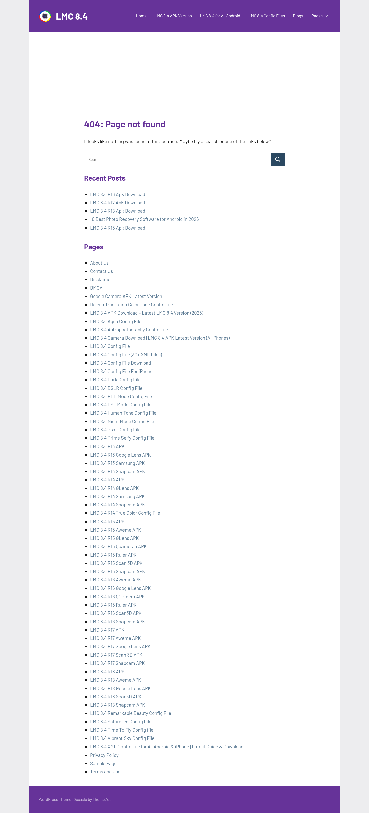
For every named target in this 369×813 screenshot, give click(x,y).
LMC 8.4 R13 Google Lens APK (120, 455)
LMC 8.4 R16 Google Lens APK (120, 588)
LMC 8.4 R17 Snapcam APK (117, 663)
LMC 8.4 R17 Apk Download (117, 202)
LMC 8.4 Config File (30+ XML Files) (126, 354)
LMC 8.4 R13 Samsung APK (117, 463)
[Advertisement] (184, 80)
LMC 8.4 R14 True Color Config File (125, 513)
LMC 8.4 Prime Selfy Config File (122, 438)
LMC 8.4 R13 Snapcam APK (117, 471)
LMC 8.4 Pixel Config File (115, 429)
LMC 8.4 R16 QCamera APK (117, 596)
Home (141, 15)
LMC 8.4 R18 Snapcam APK (117, 705)
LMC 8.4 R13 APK (108, 446)
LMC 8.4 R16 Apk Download (117, 194)
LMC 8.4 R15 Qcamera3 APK (118, 546)
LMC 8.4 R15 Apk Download (117, 228)
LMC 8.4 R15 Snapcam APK (117, 571)
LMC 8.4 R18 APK (107, 671)
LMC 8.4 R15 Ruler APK (113, 555)
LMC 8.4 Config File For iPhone (121, 371)
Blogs (298, 15)
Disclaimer (101, 279)
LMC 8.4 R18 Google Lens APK (120, 688)
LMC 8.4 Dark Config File (115, 379)
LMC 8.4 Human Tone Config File (123, 413)
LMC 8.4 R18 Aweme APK (115, 680)
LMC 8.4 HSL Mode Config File (120, 404)
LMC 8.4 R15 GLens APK (114, 538)
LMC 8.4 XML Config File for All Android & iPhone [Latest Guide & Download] (167, 746)
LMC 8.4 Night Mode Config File (122, 421)
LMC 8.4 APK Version (173, 15)
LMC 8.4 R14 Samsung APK (117, 496)
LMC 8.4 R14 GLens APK (114, 488)
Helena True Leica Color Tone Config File (131, 304)
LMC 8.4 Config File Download (120, 363)
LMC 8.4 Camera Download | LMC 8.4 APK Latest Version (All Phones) (160, 338)
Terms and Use (105, 771)
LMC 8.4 (72, 16)
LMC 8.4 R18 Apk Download (117, 211)
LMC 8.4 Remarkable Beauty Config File (130, 713)
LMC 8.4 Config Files (266, 15)
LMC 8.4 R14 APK (107, 479)
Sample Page (103, 763)
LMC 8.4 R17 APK (107, 630)
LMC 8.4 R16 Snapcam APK (117, 621)
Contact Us (101, 271)
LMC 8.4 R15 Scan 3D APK (116, 563)
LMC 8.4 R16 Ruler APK (113, 605)
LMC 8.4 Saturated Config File (120, 721)
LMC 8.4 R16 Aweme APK (115, 579)
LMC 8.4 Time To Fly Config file (121, 730)
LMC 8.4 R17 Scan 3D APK (116, 655)
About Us (99, 263)
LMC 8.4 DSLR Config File (116, 388)
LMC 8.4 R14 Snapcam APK (117, 504)
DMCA (96, 288)
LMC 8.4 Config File (110, 346)
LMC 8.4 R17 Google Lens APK (120, 646)
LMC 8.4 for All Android (220, 15)
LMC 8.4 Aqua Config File (115, 321)
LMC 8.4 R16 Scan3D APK (116, 613)
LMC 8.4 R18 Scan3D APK (116, 696)
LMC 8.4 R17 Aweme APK (115, 638)
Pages (317, 15)
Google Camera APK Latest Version (126, 296)
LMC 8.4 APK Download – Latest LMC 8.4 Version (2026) (146, 313)
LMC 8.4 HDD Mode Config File (121, 396)
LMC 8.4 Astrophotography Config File (129, 329)
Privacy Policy (104, 755)
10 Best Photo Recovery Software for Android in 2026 (144, 219)
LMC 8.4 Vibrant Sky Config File (122, 738)
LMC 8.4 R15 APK (107, 521)
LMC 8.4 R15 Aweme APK (115, 530)
